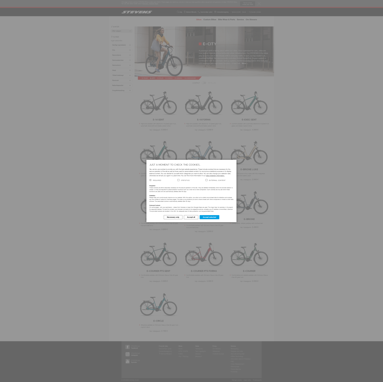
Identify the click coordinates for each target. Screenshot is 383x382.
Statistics (185, 180)
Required (157, 180)
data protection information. (215, 175)
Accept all (191, 217)
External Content (217, 180)
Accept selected (209, 217)
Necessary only (173, 217)
